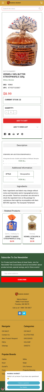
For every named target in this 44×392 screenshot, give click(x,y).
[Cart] (42, 2)
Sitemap (5, 346)
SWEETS (27, 346)
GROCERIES (28, 338)
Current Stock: (13, 100)
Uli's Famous (27, 366)
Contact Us (6, 335)
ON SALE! (5, 331)
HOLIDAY (27, 342)
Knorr (4, 363)
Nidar (25, 363)
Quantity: (9, 108)
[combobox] (22, 8)
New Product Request (10, 338)
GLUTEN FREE (29, 335)
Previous (37, 211)
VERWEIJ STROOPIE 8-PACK (32, 238)
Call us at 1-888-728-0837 (22, 308)
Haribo (4, 359)
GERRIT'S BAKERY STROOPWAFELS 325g (12, 238)
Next (40, 211)
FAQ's (4, 342)
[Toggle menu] (3, 3)
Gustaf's (5, 366)
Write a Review (8, 80)
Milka (25, 359)
